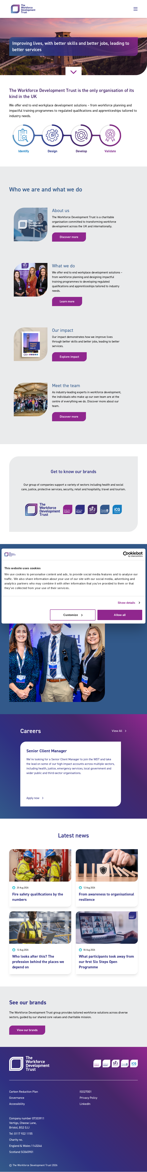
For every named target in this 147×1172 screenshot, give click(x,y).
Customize (70, 614)
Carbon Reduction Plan (23, 1092)
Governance (16, 1098)
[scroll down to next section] (73, 71)
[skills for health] (106, 1063)
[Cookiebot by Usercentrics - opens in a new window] (126, 554)
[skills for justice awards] (115, 1063)
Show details (126, 602)
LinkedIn (85, 1104)
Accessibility (17, 1104)
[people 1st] (125, 1063)
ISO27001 (86, 1092)
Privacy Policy (88, 1098)
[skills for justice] (97, 1063)
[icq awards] (134, 1063)
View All (117, 731)
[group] (70, 774)
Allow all (120, 614)
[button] (135, 9)
